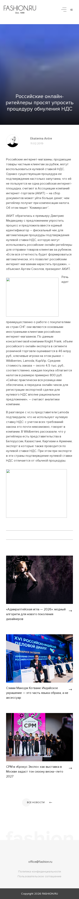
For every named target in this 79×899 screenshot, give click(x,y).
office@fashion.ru (40, 862)
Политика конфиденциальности (39, 871)
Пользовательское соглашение (39, 876)
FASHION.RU (50, 893)
